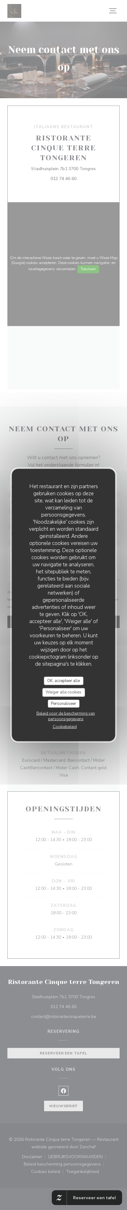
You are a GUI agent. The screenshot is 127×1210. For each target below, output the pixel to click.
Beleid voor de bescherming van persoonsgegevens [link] (65, 716)
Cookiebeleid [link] (65, 727)
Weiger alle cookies (63, 692)
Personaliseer (63, 703)
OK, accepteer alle (63, 680)
